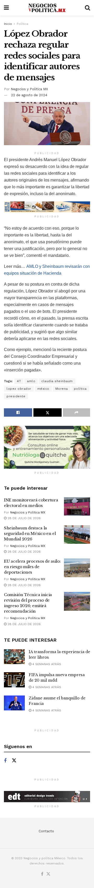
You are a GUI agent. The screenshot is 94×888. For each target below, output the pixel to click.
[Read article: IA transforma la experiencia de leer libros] (14, 656)
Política (22, 24)
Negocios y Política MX (29, 89)
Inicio (8, 24)
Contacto (46, 831)
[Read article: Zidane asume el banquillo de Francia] (14, 702)
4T (19, 381)
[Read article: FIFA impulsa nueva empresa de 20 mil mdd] (14, 679)
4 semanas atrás (46, 664)
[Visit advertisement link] (47, 206)
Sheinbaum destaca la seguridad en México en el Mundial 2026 (30, 533)
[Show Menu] (6, 8)
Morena (61, 389)
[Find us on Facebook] (5, 761)
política (80, 389)
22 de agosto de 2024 (29, 95)
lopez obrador (19, 389)
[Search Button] (87, 8)
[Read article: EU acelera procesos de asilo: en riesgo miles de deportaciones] (77, 567)
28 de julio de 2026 (24, 518)
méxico (43, 389)
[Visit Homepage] (46, 8)
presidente (16, 396)
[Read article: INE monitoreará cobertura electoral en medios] (77, 506)
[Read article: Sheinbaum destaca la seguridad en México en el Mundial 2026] (77, 534)
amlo (31, 381)
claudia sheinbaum (57, 381)
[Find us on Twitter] (14, 760)
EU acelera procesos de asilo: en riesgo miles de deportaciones (32, 567)
